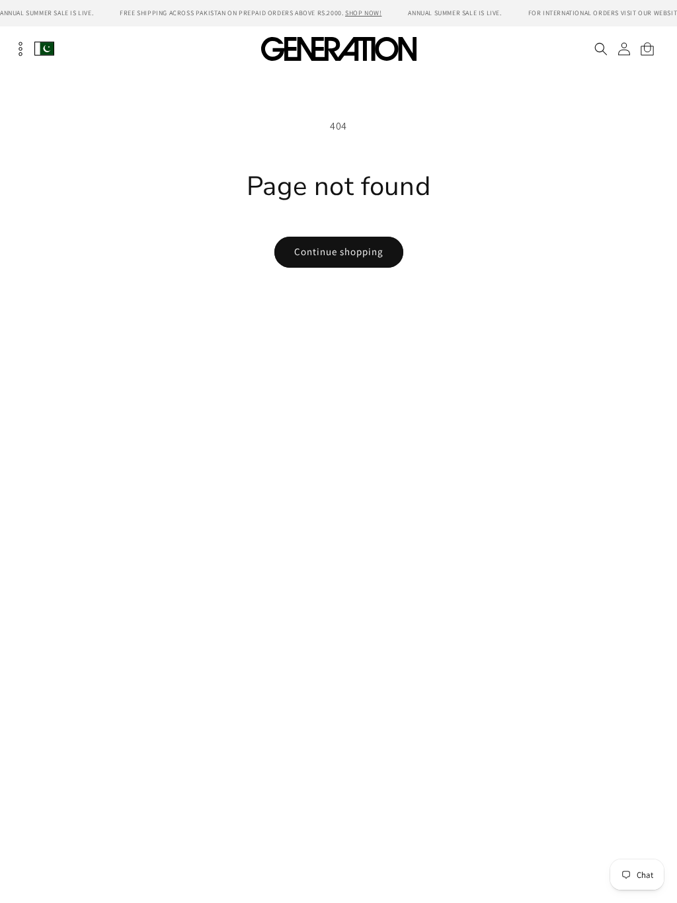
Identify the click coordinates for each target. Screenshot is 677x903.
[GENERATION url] (338, 48)
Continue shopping (338, 251)
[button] (600, 48)
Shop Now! (363, 13)
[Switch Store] (44, 49)
